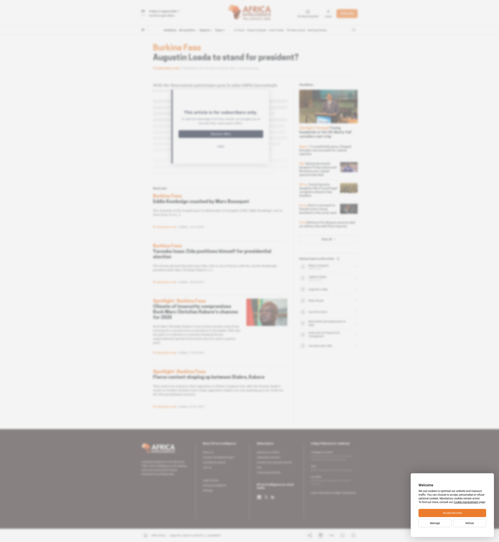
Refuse (469, 523)
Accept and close (452, 512)
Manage (435, 523)
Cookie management (466, 502)
